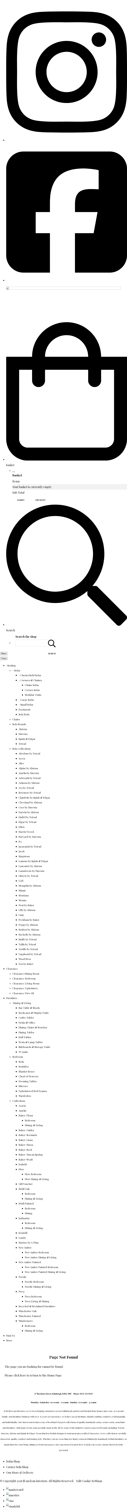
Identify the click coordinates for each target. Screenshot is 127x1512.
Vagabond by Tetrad (30, 954)
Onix (21, 915)
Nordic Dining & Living (38, 1286)
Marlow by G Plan (29, 1242)
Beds (21, 1061)
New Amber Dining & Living (41, 1257)
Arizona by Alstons (29, 782)
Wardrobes (25, 1095)
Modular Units (33, 694)
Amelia (22, 1110)
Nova (21, 1291)
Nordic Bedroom (34, 1281)
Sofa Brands (19, 724)
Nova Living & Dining (37, 1301)
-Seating (11, 665)
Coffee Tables (26, 1017)
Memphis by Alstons (30, 885)
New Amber (25, 1247)
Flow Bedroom (33, 1174)
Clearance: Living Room (25, 983)
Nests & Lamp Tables (31, 1042)
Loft (21, 880)
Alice (21, 763)
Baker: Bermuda (28, 1135)
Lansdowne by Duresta (31, 870)
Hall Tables (25, 1037)
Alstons (23, 729)
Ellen (21, 827)
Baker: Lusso (26, 1140)
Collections (18, 1100)
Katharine (24, 1218)
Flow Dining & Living (37, 1179)
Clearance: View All (23, 993)
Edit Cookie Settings (89, 1481)
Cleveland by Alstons (30, 802)
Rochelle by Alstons (29, 934)
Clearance (12, 968)
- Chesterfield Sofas (30, 675)
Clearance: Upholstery (25, 988)
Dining (28, 1213)
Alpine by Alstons (28, 768)
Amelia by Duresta (29, 773)
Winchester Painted (30, 1316)
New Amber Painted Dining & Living (45, 1272)
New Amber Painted (30, 1262)
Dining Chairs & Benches (33, 1027)
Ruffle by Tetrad (28, 939)
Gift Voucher (26, 1183)
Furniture (11, 998)
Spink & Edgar (27, 738)
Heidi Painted (26, 1203)
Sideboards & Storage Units (34, 1047)
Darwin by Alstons (29, 812)
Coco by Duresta (28, 807)
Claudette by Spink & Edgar (34, 797)
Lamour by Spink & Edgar (33, 861)
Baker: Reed (25, 1149)
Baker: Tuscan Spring (31, 1154)
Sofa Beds (24, 714)
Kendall (23, 1232)
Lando (22, 1237)
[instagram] (66, 140)
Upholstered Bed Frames (33, 1091)
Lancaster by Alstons (30, 866)
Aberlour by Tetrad (29, 753)
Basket (20, 500)
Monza (22, 900)
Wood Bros (25, 958)
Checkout (40, 500)
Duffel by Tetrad (28, 817)
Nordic (22, 1276)
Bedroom (17, 1056)
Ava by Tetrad (26, 787)
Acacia (22, 1105)
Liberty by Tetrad (28, 875)
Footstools (24, 709)
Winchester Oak (28, 1311)
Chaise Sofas (32, 685)
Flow (21, 1169)
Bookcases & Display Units (33, 1012)
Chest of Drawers (28, 1076)
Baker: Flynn (26, 1115)
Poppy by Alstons (28, 924)
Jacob (22, 851)
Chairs (16, 719)
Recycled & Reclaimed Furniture (37, 1306)
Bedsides (23, 1066)
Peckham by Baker (29, 919)
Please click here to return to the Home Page (33, 1375)
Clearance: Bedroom (24, 978)
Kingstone (24, 856)
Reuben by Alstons (29, 929)
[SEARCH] (52, 643)
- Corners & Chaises (30, 680)
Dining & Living (34, 1125)
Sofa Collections (21, 748)
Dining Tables (26, 1032)
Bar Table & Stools (29, 1007)
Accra (22, 758)
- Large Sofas (26, 699)
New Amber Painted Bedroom (41, 1267)
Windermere (26, 1320)
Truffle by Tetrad (28, 949)
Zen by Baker (26, 963)
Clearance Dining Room (25, 973)
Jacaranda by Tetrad (30, 846)
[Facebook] (66, 280)
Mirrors (23, 1086)
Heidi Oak (24, 1188)
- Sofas (16, 670)
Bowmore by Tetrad (30, 792)
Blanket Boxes (26, 1071)
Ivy (20, 841)
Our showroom (25, 1422)
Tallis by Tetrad (27, 944)
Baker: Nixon (26, 1144)
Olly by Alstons (27, 910)
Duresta (23, 734)
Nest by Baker (26, 905)
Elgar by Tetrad (27, 822)
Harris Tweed (26, 831)
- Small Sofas (26, 704)
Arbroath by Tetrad (30, 778)
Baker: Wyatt (26, 1159)
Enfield (23, 1164)
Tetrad (22, 743)
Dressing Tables (28, 1081)
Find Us (10, 1335)
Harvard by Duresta (30, 836)
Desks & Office (27, 1022)
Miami (22, 890)
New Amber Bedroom (37, 1252)
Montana (24, 895)
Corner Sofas (32, 690)
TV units (23, 1051)
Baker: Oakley (26, 1130)
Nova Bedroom (33, 1296)
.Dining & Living (21, 1003)
